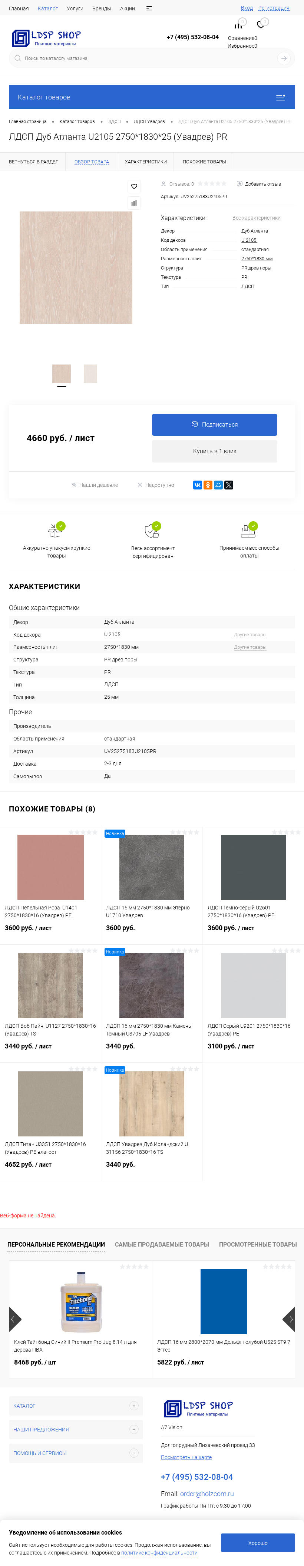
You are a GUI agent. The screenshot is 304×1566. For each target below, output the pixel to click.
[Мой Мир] (218, 485)
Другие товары (250, 634)
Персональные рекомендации (56, 1244)
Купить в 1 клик (215, 451)
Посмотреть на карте (186, 1457)
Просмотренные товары (258, 1244)
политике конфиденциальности (159, 1553)
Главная (19, 8)
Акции (127, 8)
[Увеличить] (76, 267)
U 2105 (249, 240)
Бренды (101, 8)
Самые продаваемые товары (162, 1244)
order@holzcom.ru (207, 1494)
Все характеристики (256, 218)
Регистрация (274, 8)
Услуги (75, 8)
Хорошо (258, 1543)
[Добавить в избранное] (134, 186)
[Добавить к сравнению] (134, 203)
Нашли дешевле (98, 485)
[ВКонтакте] (197, 485)
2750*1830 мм (257, 258)
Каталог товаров (44, 97)
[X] (228, 485)
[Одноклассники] (208, 485)
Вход (247, 8)
